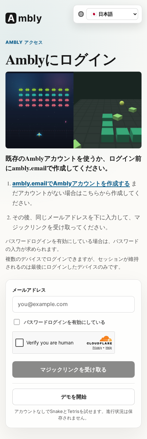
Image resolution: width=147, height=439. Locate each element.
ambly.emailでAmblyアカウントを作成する (71, 183)
